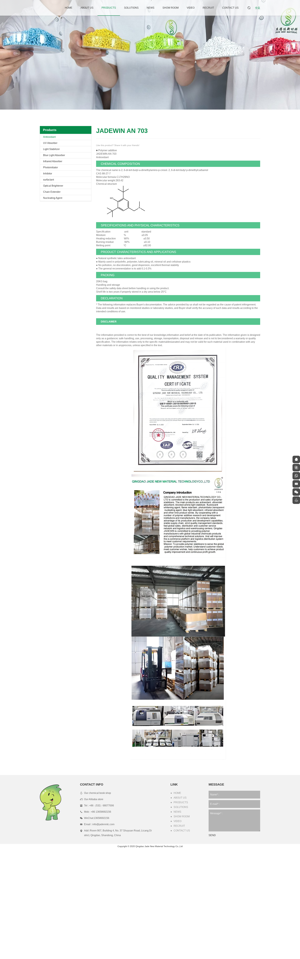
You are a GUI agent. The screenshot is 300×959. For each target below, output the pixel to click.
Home (68, 7)
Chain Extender (51, 192)
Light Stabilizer (51, 149)
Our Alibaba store (93, 799)
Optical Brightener (53, 185)
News (150, 7)
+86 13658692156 (101, 811)
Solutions (131, 7)
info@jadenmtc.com (103, 824)
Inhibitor (47, 173)
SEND (212, 835)
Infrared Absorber (52, 161)
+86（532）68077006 (101, 805)
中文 (257, 7)
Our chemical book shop (97, 793)
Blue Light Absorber (54, 155)
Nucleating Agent (52, 198)
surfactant (48, 179)
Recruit (208, 7)
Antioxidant (49, 137)
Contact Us (230, 7)
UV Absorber (50, 143)
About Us (86, 7)
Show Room (170, 7)
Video (191, 7)
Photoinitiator (50, 167)
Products (109, 7)
